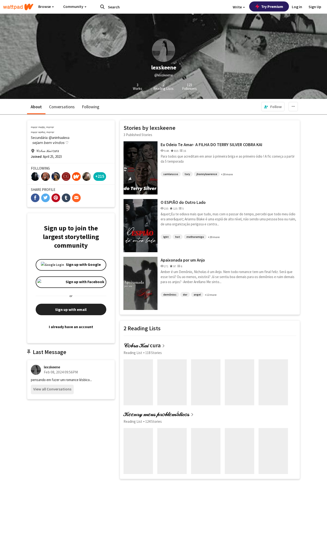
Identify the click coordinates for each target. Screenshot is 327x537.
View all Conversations (52, 389)
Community (73, 6)
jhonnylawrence (207, 174)
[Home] (18, 6)
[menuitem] (273, 106)
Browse (44, 6)
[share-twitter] (45, 198)
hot (177, 237)
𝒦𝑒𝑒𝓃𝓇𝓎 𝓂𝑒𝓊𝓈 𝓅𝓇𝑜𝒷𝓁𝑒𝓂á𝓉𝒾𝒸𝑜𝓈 (156, 414)
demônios (169, 294)
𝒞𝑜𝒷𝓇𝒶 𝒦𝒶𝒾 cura (142, 345)
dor (185, 294)
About (36, 106)
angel (197, 294)
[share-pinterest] (55, 198)
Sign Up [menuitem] (315, 6)
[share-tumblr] (66, 198)
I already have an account (71, 326)
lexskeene (52, 367)
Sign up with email (71, 309)
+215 (99, 176)
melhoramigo (195, 237)
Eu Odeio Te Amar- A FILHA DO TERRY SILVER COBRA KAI (211, 144)
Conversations (62, 106)
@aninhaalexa (59, 137)
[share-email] (76, 198)
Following (90, 106)
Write (237, 7)
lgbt (166, 237)
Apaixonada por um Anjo (183, 260)
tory (187, 174)
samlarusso (170, 174)
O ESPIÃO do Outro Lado (183, 202)
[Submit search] (102, 7)
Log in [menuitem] (297, 6)
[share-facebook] (35, 198)
